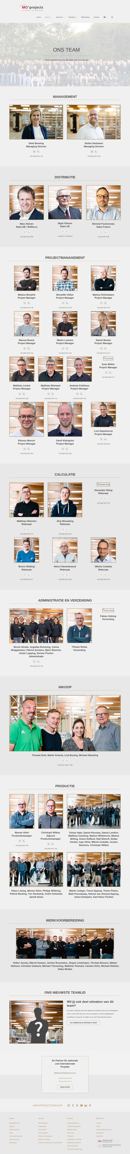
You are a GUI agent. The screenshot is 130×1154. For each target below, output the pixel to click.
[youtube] (81, 1105)
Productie (70, 1136)
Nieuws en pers (14, 1139)
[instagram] (68, 1105)
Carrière (12, 1126)
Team (11, 1133)
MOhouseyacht (43, 1133)
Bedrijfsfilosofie (14, 1123)
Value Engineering (73, 1123)
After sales (70, 1133)
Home (98, 1126)
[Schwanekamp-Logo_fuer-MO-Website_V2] (108, 1144)
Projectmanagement (74, 1126)
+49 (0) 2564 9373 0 (65, 1081)
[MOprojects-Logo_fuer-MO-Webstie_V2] (108, 1140)
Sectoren (41, 1118)
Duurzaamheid (14, 1129)
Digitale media (72, 1129)
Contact (98, 1123)
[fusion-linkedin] (34, 151)
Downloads (13, 1142)
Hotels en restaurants (45, 1136)
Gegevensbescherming (103, 1129)
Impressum (100, 1133)
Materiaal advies (72, 1146)
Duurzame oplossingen (74, 1149)
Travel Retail (42, 1126)
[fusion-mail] (24, 232)
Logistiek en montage (74, 1139)
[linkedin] (86, 1105)
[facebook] (73, 1105)
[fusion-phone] (38, 151)
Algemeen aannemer (74, 1142)
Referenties (100, 1118)
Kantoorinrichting (44, 1139)
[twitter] (77, 1105)
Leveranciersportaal (15, 1136)
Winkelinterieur (43, 1123)
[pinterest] (90, 1105)
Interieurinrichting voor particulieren (50, 1142)
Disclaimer (99, 1136)
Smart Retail (42, 1129)
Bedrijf (11, 1118)
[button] (112, 17)
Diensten (70, 1118)
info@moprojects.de (65, 1078)
